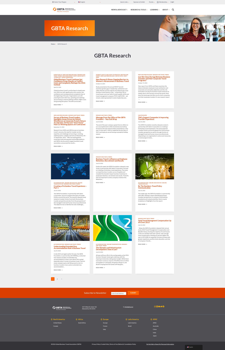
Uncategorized (142, 115)
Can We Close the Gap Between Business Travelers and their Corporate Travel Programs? (154, 78)
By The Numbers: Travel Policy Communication (150, 187)
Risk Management (68, 76)
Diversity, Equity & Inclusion (104, 74)
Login (172, 2)
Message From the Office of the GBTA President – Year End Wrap (110, 118)
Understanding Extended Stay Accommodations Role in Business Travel (69, 247)
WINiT (125, 76)
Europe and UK (58, 74)
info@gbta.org (129, 307)
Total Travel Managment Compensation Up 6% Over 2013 (154, 221)
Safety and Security (79, 76)
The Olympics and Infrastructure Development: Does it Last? (108, 248)
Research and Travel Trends (161, 74)
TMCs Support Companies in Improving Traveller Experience (153, 118)
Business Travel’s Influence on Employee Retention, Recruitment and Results (111, 160)
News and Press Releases (70, 74)
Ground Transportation (114, 244)
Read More (58, 104)
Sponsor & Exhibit (139, 2)
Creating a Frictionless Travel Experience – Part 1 (70, 187)
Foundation (116, 74)
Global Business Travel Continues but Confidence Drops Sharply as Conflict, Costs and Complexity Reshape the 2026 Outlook (69, 82)
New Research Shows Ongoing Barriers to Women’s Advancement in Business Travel (112, 80)
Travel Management (67, 77)
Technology (57, 77)
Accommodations (59, 182)
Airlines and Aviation (71, 182)
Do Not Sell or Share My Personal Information (160, 344)
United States (119, 76)
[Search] (173, 10)
